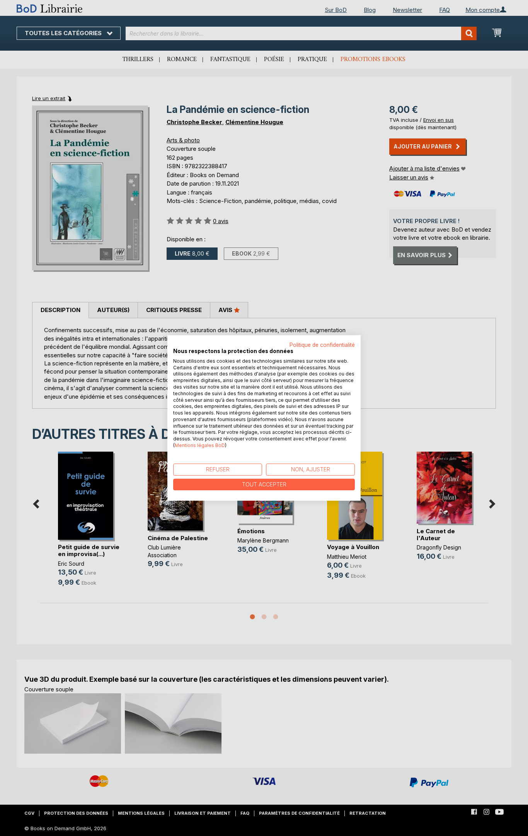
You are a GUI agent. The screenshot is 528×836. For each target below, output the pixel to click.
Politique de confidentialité (322, 345)
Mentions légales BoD (200, 445)
